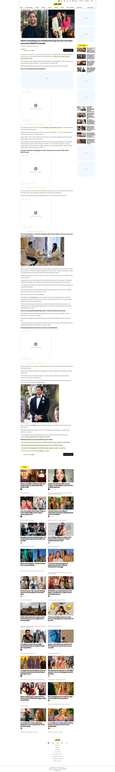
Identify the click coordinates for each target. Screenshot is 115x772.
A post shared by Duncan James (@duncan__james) (36, 123)
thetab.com (55, 767)
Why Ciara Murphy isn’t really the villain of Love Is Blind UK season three (60, 697)
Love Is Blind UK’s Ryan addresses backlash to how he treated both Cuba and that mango (32, 724)
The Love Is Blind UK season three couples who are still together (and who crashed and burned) (91, 50)
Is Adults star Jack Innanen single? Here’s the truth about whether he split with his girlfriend (32, 645)
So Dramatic (34, 297)
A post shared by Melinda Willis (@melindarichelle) (35, 187)
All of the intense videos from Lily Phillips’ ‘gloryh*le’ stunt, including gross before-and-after (61, 672)
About (57, 747)
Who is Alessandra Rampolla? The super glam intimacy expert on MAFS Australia (42, 445)
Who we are (75, 0)
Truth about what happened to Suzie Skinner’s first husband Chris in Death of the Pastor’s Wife (91, 116)
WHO (34, 425)
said (31, 318)
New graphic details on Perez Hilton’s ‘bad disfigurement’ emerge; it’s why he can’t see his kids (91, 56)
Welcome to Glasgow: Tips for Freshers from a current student (32, 564)
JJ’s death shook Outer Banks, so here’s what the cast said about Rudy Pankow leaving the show (33, 672)
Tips (92, 0)
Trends (37, 7)
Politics (50, 7)
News (21, 7)
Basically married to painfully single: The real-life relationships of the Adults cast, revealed (33, 538)
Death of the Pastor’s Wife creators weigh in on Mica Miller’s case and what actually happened (60, 485)
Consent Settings (57, 758)
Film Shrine (79, 7)
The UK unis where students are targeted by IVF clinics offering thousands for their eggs (58, 565)
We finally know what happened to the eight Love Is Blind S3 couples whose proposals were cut (60, 592)
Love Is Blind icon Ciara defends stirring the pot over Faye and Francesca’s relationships (60, 724)
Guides (62, 7)
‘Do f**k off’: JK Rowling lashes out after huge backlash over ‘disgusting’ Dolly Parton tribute (91, 121)
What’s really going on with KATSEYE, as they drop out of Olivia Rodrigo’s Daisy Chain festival (33, 698)
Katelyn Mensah (27, 50)
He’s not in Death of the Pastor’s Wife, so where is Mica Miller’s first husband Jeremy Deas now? (33, 512)
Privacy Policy (57, 761)
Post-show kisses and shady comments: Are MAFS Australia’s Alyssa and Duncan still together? (45, 442)
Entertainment (29, 7)
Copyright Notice (57, 756)
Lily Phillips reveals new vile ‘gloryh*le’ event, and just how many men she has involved (91, 141)
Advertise (87, 0)
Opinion (56, 7)
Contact (81, 0)
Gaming (43, 7)
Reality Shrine (70, 7)
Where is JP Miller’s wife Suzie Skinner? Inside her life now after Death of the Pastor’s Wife (33, 485)
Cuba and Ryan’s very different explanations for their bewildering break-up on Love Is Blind (60, 512)
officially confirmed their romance (52, 127)
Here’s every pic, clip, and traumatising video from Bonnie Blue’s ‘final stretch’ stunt (32, 592)
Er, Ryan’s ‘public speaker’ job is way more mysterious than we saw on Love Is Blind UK (91, 128)
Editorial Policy (57, 754)
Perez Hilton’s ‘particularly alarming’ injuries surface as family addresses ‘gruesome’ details (90, 109)
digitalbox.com (58, 770)
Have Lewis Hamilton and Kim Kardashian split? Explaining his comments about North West (91, 69)
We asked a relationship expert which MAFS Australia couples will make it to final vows (43, 448)
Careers (57, 749)
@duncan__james (44, 450)
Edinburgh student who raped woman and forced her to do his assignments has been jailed (32, 618)
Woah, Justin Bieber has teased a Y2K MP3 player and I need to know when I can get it (60, 645)
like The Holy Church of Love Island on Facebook (37, 436)
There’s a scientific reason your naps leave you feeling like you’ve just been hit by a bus (60, 618)
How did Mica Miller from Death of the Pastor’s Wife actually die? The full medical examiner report (59, 538)
